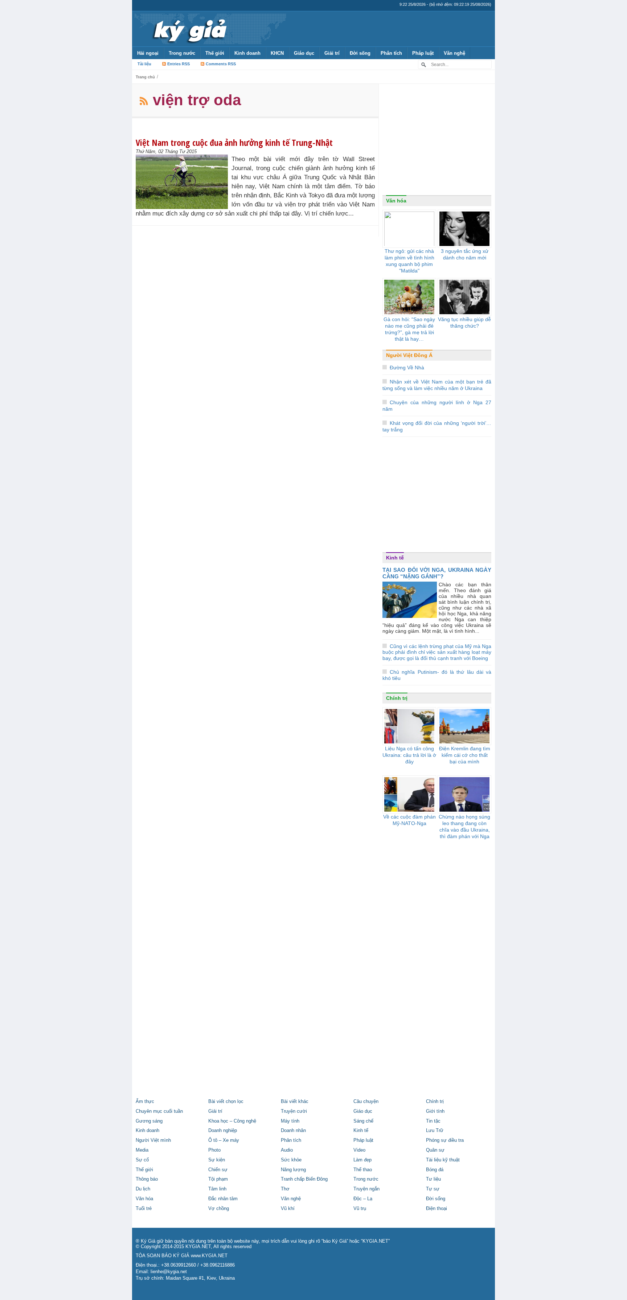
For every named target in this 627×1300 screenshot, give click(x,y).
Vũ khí (288, 1208)
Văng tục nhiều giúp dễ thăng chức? (464, 322)
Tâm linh (217, 1189)
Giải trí (332, 53)
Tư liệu (433, 1179)
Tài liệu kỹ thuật (443, 1159)
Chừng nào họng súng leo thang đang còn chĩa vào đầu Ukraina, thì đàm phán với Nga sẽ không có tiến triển (464, 830)
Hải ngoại (148, 53)
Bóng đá (434, 1169)
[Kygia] (189, 29)
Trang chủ (145, 77)
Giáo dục (304, 53)
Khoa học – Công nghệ (232, 1121)
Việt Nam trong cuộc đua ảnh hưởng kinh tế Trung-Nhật (234, 142)
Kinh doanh (247, 53)
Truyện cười (294, 1111)
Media (142, 1150)
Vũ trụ (359, 1208)
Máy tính (290, 1121)
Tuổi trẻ (144, 1208)
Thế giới (214, 53)
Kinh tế (395, 558)
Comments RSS (221, 64)
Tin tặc (433, 1121)
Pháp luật (423, 53)
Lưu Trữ (434, 1130)
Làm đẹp (362, 1159)
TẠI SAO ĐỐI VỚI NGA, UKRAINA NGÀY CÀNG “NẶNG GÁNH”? (436, 573)
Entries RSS (178, 64)
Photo (214, 1150)
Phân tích (391, 53)
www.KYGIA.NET (209, 1255)
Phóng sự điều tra (445, 1140)
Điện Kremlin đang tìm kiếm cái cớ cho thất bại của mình (464, 755)
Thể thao (362, 1169)
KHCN (277, 53)
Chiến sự (218, 1169)
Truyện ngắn (366, 1189)
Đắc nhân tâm (223, 1198)
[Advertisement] (436, 141)
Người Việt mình (153, 1140)
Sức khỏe (291, 1159)
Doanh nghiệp (222, 1130)
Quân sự (435, 1150)
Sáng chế (363, 1121)
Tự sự (432, 1189)
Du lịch (143, 1189)
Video (359, 1150)
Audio (287, 1150)
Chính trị (396, 698)
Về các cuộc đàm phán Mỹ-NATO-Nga (409, 820)
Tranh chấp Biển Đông (304, 1179)
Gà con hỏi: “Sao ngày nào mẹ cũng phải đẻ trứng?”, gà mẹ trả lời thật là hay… (409, 329)
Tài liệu (144, 64)
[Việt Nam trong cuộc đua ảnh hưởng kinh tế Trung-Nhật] (183, 182)
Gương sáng (149, 1121)
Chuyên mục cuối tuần (159, 1111)
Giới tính (435, 1111)
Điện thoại (436, 1208)
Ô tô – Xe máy (223, 1140)
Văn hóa (396, 201)
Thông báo (147, 1179)
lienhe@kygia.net (169, 1271)
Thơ (285, 1189)
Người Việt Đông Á (409, 355)
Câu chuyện (365, 1101)
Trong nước (182, 53)
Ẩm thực (145, 1101)
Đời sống (360, 53)
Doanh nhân (293, 1130)
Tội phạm (218, 1179)
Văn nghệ (454, 53)
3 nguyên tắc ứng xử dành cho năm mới (464, 254)
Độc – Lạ (362, 1198)
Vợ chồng (218, 1208)
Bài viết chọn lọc (225, 1101)
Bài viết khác (294, 1101)
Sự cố (142, 1159)
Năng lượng (293, 1169)
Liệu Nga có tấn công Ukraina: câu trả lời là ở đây (409, 755)
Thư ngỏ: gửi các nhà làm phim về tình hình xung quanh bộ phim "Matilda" (409, 261)
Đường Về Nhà (407, 367)
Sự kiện (216, 1159)
